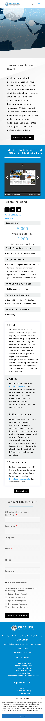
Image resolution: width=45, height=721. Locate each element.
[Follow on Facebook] (12, 209)
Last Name (11, 526)
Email (8, 548)
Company (10, 537)
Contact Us (21, 491)
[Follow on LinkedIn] (18, 209)
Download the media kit (20, 479)
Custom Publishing (24, 691)
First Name (11, 515)
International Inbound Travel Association (23, 675)
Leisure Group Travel (17, 594)
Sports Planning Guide (18, 601)
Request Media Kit (22, 137)
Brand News (9, 218)
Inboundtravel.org (17, 386)
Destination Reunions (17, 604)
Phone (8, 560)
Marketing (23, 688)
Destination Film (24, 673)
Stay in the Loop (24, 693)
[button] (42, 699)
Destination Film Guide (18, 607)
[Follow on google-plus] (7, 209)
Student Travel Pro (16, 597)
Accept (22, 716)
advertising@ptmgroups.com (22, 652)
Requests (9, 571)
